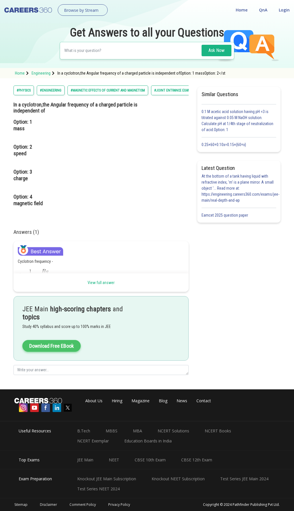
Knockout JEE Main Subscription (106, 478)
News (182, 400)
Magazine (140, 400)
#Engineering (50, 90)
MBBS (111, 431)
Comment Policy (82, 504)
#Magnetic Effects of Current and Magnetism (108, 90)
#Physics (24, 90)
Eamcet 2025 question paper (225, 215)
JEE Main (85, 460)
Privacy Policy (119, 504)
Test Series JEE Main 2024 (244, 478)
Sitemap (21, 504)
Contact (203, 400)
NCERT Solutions (173, 431)
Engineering (41, 73)
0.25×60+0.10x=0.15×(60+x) (225, 144)
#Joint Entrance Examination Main (182, 90)
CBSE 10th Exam (150, 460)
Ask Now (216, 50)
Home (241, 10)
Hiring (117, 400)
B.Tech (83, 431)
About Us (93, 400)
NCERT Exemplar (93, 441)
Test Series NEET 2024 (98, 488)
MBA (137, 431)
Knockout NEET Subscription (178, 478)
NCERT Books (218, 431)
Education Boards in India (148, 441)
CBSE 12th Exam (196, 460)
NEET (114, 460)
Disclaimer (48, 504)
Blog (163, 400)
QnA (263, 10)
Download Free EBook (51, 346)
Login (284, 10)
